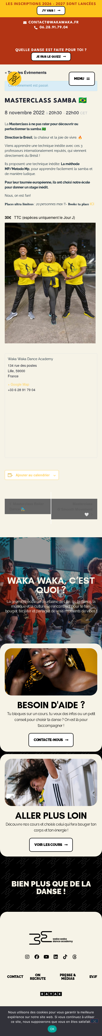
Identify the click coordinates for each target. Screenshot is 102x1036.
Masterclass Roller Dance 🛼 (26, 506)
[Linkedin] (55, 957)
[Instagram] (27, 957)
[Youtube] (46, 957)
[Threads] (74, 957)
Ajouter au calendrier (33, 475)
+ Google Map (18, 384)
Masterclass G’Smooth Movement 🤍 (75, 509)
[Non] (94, 1021)
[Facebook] (37, 957)
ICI (92, 204)
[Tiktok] (65, 957)
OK (52, 1029)
